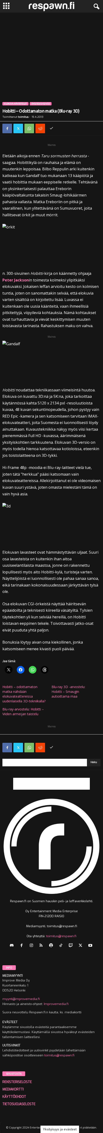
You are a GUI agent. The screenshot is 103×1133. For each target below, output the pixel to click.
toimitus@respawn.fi (61, 936)
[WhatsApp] (29, 128)
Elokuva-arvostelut (15, 103)
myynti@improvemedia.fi (21, 999)
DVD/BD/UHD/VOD (40, 103)
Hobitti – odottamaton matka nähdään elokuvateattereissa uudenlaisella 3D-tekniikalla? (24, 694)
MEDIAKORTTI (13, 1089)
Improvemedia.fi (56, 1004)
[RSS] (42, 946)
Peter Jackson (15, 280)
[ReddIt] (40, 128)
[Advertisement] (51, 66)
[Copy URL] (51, 128)
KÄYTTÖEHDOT (14, 1096)
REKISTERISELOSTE (17, 1082)
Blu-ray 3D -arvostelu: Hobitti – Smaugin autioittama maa (68, 692)
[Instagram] (32, 946)
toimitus (23, 117)
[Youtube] (90, 946)
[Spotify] (52, 946)
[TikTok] (62, 946)
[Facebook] (7, 128)
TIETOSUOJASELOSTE (18, 1104)
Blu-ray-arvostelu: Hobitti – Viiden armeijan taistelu (23, 711)
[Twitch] (72, 946)
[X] (18, 128)
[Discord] (13, 946)
